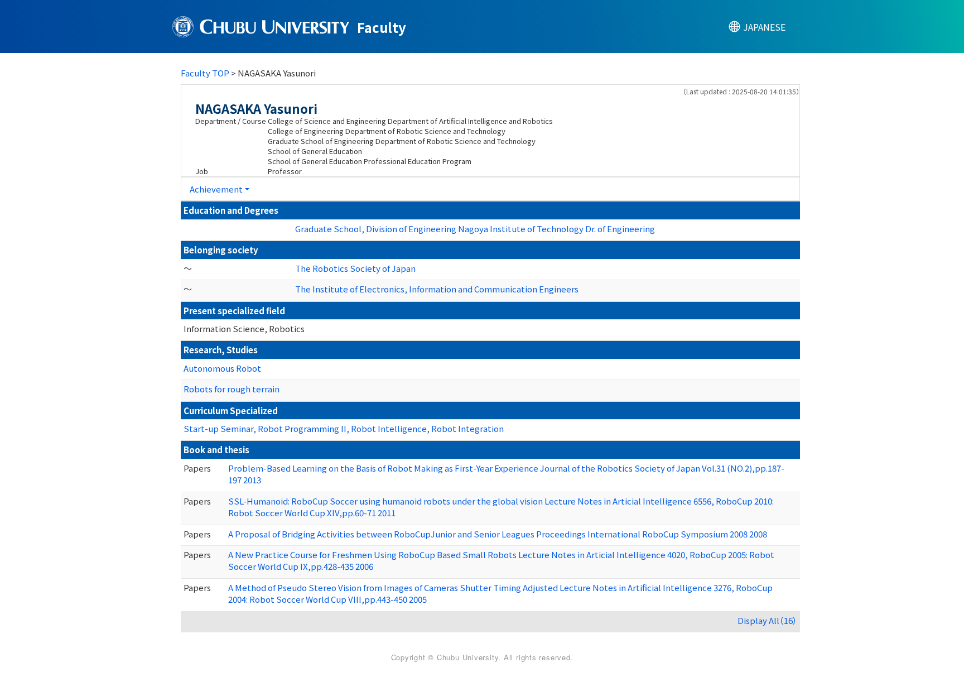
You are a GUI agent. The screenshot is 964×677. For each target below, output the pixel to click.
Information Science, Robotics (244, 328)
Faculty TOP (205, 73)
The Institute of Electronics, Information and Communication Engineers (437, 289)
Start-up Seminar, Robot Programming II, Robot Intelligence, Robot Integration (344, 428)
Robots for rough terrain (231, 389)
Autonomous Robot (222, 368)
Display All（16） (767, 620)
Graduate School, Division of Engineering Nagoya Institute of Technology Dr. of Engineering (475, 228)
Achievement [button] (216, 189)
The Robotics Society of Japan (355, 268)
